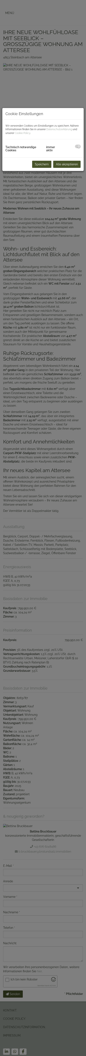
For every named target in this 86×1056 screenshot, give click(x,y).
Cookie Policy (22, 133)
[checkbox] (78, 146)
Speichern (42, 164)
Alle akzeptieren (67, 164)
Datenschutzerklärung (59, 129)
